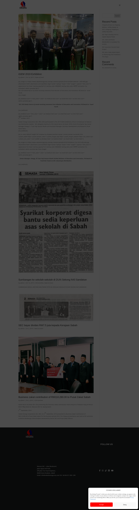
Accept (101, 505)
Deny (125, 505)
